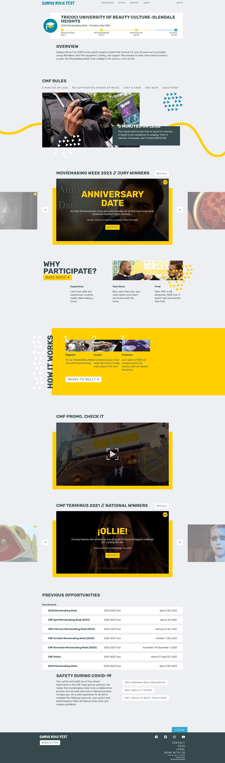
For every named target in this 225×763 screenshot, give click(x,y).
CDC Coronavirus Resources (145, 682)
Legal (180, 749)
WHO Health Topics (138, 690)
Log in (179, 3)
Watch (122, 3)
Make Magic (56, 277)
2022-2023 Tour (112, 666)
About (147, 3)
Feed (181, 746)
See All (162, 173)
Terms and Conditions (177, 759)
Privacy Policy (180, 757)
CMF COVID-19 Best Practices (146, 698)
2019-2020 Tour (112, 656)
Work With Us (174, 752)
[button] (45, 210)
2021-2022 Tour (112, 610)
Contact (178, 742)
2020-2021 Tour (112, 619)
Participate (107, 3)
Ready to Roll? (82, 379)
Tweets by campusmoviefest (90, 737)
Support (134, 3)
